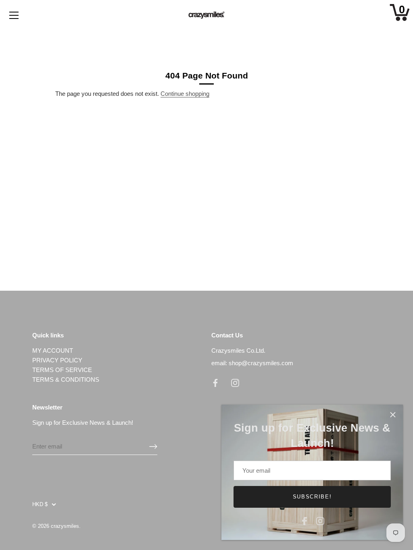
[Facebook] (304, 520)
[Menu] (14, 15)
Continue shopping (185, 93)
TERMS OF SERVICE (62, 369)
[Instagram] (320, 520)
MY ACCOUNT (52, 350)
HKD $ (40, 504)
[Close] (393, 415)
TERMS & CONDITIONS (65, 379)
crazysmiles (65, 526)
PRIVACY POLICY (57, 360)
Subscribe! (312, 497)
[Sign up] (153, 446)
